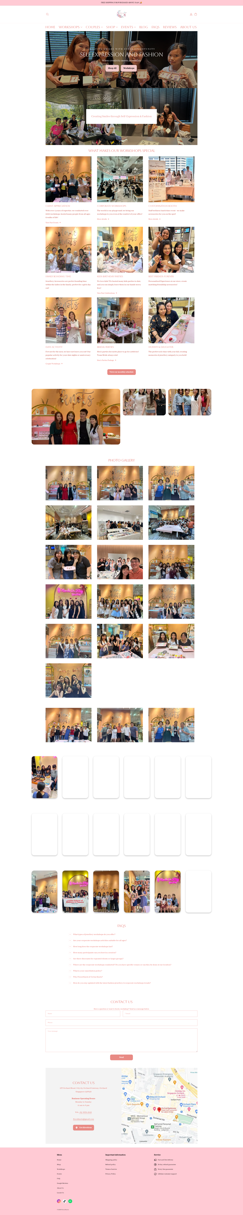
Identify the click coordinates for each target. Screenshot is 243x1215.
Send (121, 1057)
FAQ (58, 1179)
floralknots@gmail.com (83, 1119)
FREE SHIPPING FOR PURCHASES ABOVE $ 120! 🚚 (121, 3)
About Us (60, 1188)
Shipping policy (111, 1160)
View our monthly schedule (122, 372)
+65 (81, 1112)
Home (59, 1160)
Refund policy (110, 1164)
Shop (59, 1164)
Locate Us (60, 1193)
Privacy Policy (110, 1174)
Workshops (61, 1169)
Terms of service (111, 1169)
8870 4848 (87, 1112)
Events (59, 1174)
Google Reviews (62, 1183)
